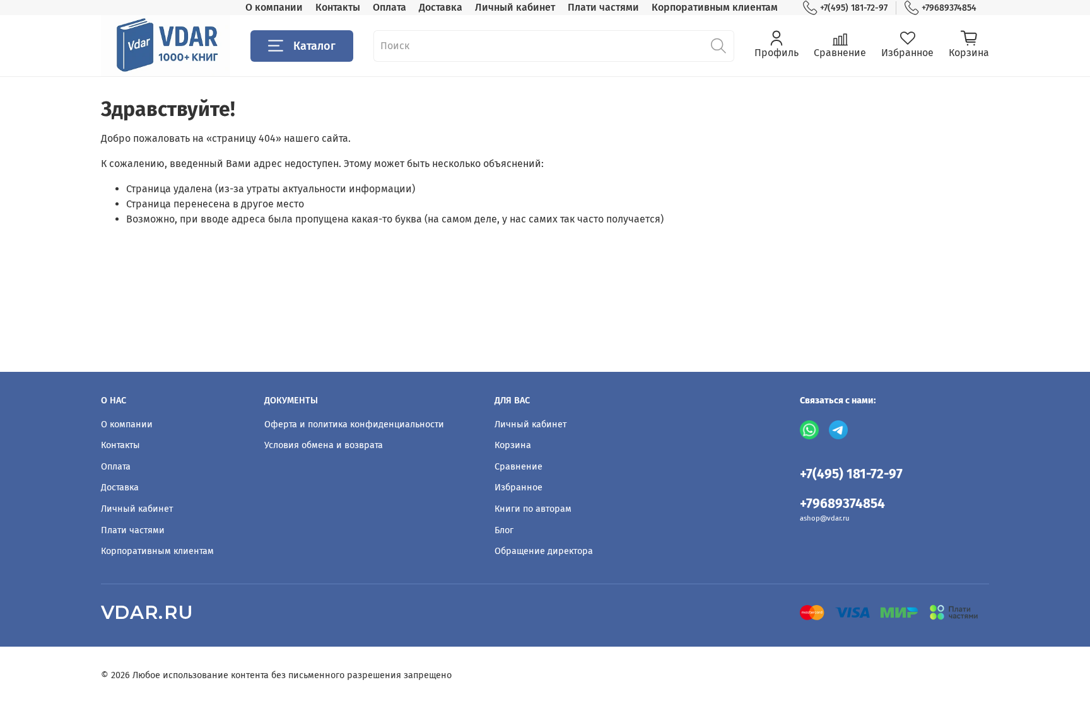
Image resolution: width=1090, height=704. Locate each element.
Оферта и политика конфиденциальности (354, 424)
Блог (504, 530)
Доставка (440, 7)
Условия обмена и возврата (323, 445)
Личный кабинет (515, 7)
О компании (274, 7)
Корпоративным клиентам (715, 7)
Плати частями (603, 7)
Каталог (314, 46)
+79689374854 (949, 8)
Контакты (337, 7)
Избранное (518, 487)
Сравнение (518, 466)
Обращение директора (544, 551)
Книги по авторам (533, 509)
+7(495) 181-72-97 (854, 8)
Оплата (389, 7)
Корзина (513, 445)
